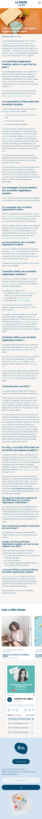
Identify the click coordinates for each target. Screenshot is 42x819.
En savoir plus (21, 761)
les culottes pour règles (27, 469)
